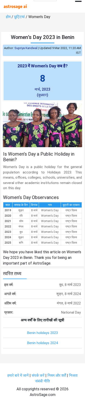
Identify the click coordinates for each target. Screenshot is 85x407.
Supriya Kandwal (25, 48)
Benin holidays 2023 (42, 333)
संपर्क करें (38, 375)
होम (8, 17)
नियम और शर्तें (56, 375)
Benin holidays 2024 (42, 343)
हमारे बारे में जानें (18, 375)
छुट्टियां (19, 17)
